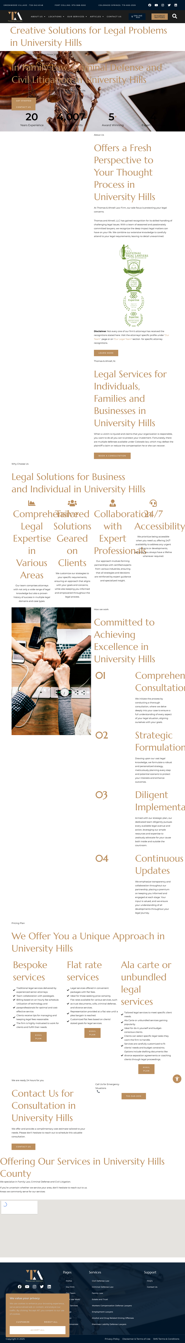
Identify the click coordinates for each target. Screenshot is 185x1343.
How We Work (73, 1299)
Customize (23, 1322)
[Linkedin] (175, 5)
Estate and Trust (100, 1299)
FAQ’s (150, 1281)
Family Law (97, 1293)
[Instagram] (162, 5)
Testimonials (72, 1324)
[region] (37, 1315)
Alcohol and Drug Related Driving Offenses (113, 1318)
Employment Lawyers (102, 1312)
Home (69, 1281)
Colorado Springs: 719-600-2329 (117, 5)
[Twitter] (169, 5)
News (68, 1318)
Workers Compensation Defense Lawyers (112, 1305)
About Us (37, 16)
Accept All (38, 1330)
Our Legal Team (123, 339)
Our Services (75, 16)
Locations (55, 16)
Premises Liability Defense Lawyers (109, 1324)
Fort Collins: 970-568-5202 (70, 5)
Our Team (70, 1293)
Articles (95, 16)
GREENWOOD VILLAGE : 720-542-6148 (23, 5)
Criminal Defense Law (102, 1287)
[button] (177, 1078)
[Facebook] (149, 5)
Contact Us (114, 16)
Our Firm (70, 1287)
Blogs (68, 1312)
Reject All (51, 1322)
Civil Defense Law (100, 1281)
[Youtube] (156, 5)
